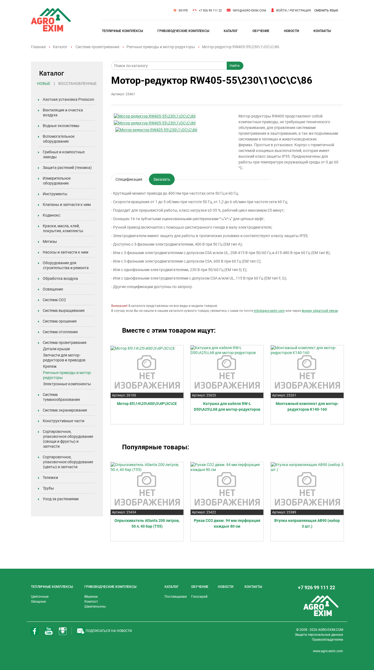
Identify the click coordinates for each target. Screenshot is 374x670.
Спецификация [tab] (129, 178)
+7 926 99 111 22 (210, 10)
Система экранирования (65, 410)
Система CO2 (54, 300)
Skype (183, 10)
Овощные (38, 601)
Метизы (50, 241)
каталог (231, 31)
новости (291, 31)
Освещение (53, 289)
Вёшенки (91, 597)
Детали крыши (56, 349)
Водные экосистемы (61, 125)
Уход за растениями (61, 499)
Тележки (50, 477)
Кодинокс (51, 215)
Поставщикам (176, 597)
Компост (91, 601)
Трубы (48, 488)
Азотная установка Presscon (68, 99)
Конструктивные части (63, 421)
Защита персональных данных (319, 635)
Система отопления (60, 332)
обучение (260, 31)
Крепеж (50, 366)
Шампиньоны (95, 606)
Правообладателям (327, 640)
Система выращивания (64, 310)
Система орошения (60, 321)
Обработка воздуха (60, 278)
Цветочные (39, 597)
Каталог (60, 47)
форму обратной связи (320, 311)
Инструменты (55, 194)
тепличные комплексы (122, 31)
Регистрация (300, 10)
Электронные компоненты (67, 384)
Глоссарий (199, 597)
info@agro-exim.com (249, 10)
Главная (38, 47)
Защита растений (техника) (67, 167)
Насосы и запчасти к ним (65, 252)
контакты (322, 31)
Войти (281, 10)
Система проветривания (97, 47)
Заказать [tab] (161, 179)
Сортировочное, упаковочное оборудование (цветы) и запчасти (68, 462)
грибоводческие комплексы (183, 31)
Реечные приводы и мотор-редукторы (160, 47)
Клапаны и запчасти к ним (67, 204)
